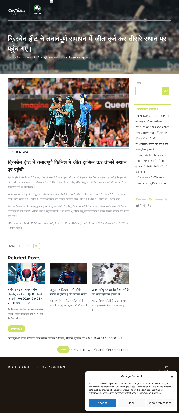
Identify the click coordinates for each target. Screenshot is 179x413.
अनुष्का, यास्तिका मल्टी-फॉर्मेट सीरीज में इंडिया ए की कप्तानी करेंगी (68, 292)
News (20, 57)
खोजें (139, 82)
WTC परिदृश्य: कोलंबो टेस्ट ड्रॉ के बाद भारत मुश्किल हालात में (110, 292)
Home (11, 57)
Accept (102, 403)
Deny (131, 403)
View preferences (160, 403)
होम (166, 366)
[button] (172, 376)
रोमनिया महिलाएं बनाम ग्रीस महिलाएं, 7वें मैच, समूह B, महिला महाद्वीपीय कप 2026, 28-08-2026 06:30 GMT (25, 296)
